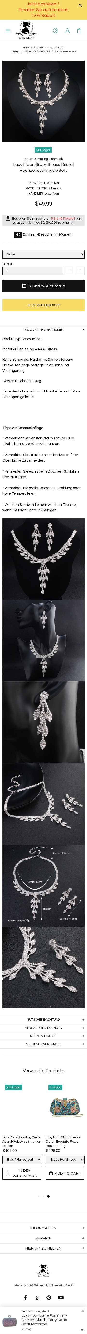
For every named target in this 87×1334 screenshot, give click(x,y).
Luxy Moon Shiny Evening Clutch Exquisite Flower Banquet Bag (63, 1142)
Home (26, 47)
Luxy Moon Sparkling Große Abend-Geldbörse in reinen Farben (21, 1142)
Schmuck (59, 47)
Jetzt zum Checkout (43, 305)
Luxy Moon (26, 31)
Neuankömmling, (43, 47)
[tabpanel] (22, 1135)
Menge (7, 264)
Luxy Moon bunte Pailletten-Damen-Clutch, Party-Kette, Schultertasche (45, 1320)
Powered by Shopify (62, 1285)
